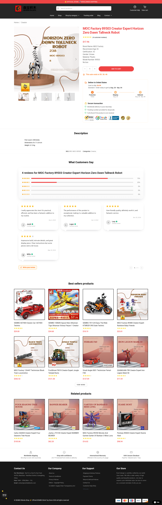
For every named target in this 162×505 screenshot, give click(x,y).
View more (81, 385)
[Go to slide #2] (35, 97)
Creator (24, 22)
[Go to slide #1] (23, 97)
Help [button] (158, 502)
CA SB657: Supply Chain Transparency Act (62, 486)
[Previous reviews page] (131, 268)
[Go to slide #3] (46, 97)
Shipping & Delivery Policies (91, 473)
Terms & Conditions (55, 476)
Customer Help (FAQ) (89, 486)
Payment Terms (88, 476)
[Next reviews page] (142, 268)
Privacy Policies (54, 479)
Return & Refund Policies (90, 479)
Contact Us (86, 483)
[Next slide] (76, 59)
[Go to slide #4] (58, 97)
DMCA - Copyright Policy (56, 483)
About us (51, 473)
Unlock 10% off (4, 495)
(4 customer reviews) (99, 37)
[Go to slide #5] (69, 97)
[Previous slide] (17, 59)
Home (16, 22)
